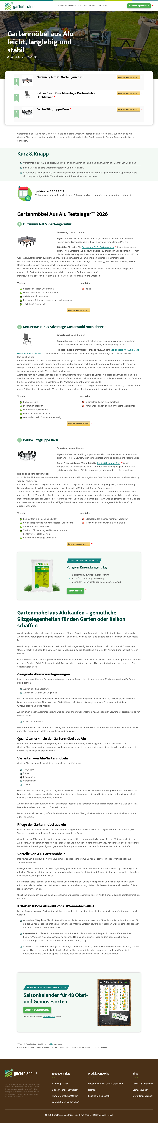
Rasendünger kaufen (139, 5)
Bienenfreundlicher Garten (65, 1090)
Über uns (74, 1115)
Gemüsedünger (140, 1090)
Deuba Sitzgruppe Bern (53, 109)
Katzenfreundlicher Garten (96, 5)
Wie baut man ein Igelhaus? (65, 1102)
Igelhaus (92, 1090)
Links (110, 1115)
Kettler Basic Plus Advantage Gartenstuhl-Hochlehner (63, 327)
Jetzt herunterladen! (37, 1009)
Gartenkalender (49, 1016)
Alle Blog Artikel (60, 1083)
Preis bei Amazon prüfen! (128, 77)
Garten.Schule (60, 1115)
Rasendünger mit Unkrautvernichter (106, 1083)
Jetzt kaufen (75, 590)
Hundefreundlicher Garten (69, 5)
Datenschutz (99, 1115)
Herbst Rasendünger (142, 1083)
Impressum (85, 1115)
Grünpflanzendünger (142, 1096)
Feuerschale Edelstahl (99, 1096)
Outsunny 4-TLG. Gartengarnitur (59, 77)
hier (51, 1044)
